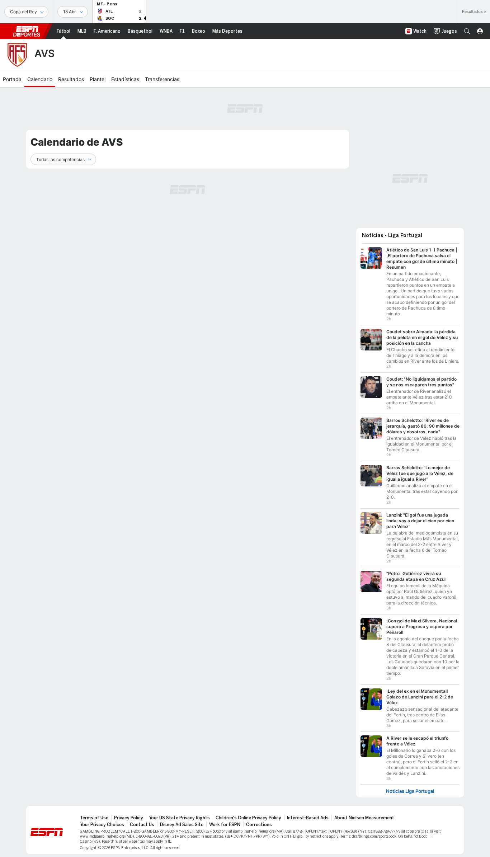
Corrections (259, 824)
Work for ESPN (224, 824)
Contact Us (142, 824)
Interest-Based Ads (308, 817)
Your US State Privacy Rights (179, 817)
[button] (467, 31)
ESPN (26, 31)
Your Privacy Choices (102, 824)
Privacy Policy (128, 817)
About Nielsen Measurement (364, 817)
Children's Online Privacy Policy (248, 817)
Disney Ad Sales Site (181, 824)
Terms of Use (94, 817)
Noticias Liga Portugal (410, 791)
